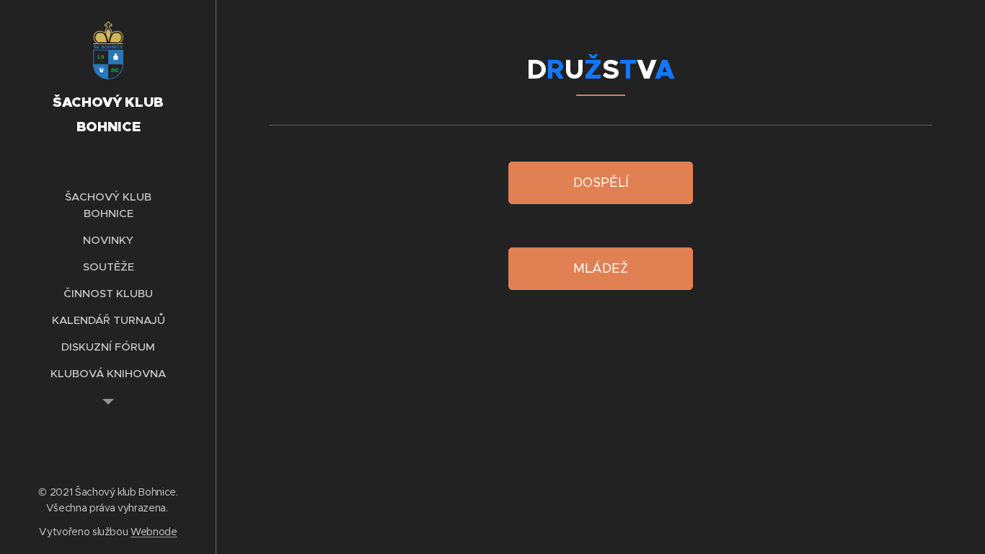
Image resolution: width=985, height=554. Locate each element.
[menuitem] (108, 204)
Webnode (154, 531)
